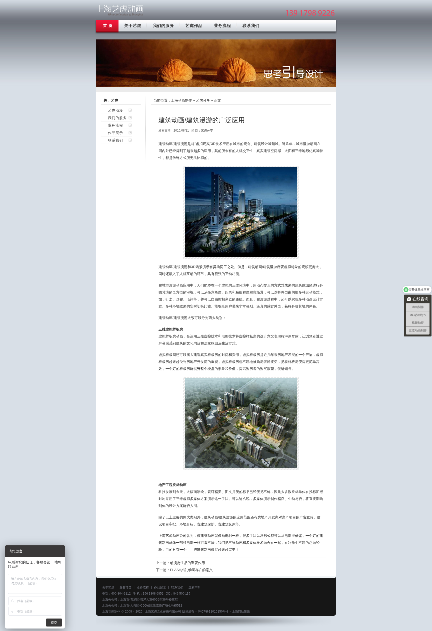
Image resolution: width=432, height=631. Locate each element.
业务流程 (222, 25)
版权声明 (194, 587)
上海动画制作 (181, 100)
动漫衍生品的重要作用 (187, 563)
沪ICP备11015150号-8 (213, 611)
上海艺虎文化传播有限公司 (163, 611)
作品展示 (115, 133)
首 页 (108, 25)
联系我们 (251, 25)
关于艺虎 (132, 25)
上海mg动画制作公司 (120, 10)
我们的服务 (163, 25)
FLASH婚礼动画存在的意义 (191, 570)
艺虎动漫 (115, 110)
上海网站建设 (241, 611)
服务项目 (126, 587)
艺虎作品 (194, 25)
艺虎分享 (203, 100)
